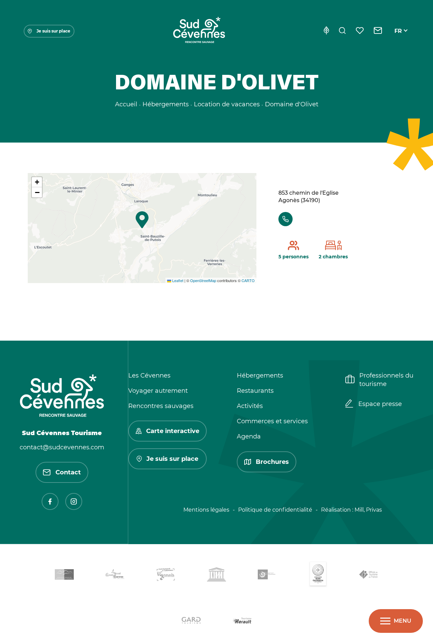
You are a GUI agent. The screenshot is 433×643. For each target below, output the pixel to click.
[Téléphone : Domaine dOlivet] (285, 219)
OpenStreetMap (203, 280)
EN (398, 39)
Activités (250, 406)
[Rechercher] (342, 31)
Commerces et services (272, 421)
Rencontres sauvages (160, 406)
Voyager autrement (158, 390)
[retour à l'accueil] (199, 31)
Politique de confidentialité (275, 510)
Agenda (249, 436)
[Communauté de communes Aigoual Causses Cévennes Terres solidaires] (115, 575)
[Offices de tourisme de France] (369, 575)
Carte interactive (172, 431)
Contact (68, 472)
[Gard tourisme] (191, 621)
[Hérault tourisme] (242, 621)
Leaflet (177, 280)
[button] (142, 219)
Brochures (272, 462)
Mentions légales (206, 510)
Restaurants (255, 390)
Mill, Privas (368, 510)
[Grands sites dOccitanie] (318, 575)
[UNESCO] (216, 575)
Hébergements (260, 375)
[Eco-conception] (326, 31)
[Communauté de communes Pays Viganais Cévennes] (166, 575)
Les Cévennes (149, 375)
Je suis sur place (53, 31)
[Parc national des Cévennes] (267, 576)
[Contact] (378, 31)
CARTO (248, 280)
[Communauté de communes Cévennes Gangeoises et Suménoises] (64, 575)
